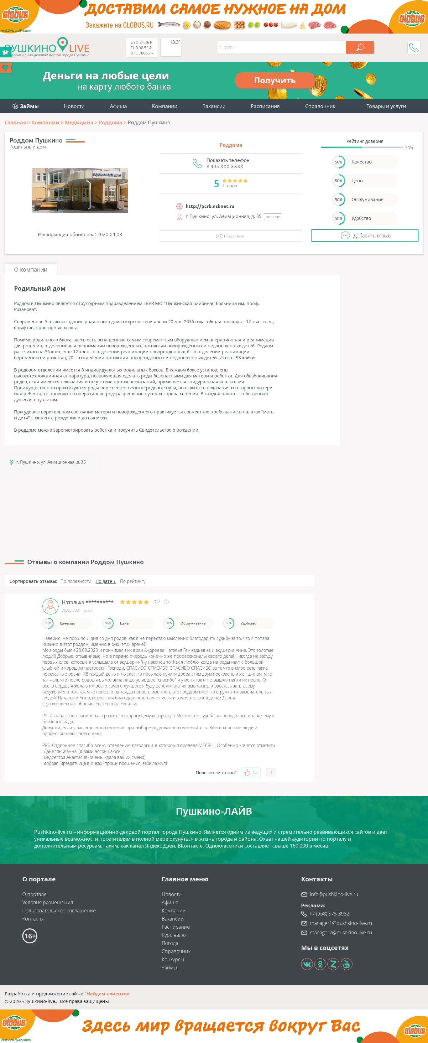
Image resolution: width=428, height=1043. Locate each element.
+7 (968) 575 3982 (329, 913)
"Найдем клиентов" (108, 993)
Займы (169, 967)
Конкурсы (173, 959)
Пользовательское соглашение (59, 910)
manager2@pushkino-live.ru (341, 932)
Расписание (176, 926)
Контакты (33, 918)
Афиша (118, 106)
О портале (34, 894)
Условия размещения (47, 902)
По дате (104, 581)
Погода (170, 943)
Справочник (320, 106)
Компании (164, 106)
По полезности (75, 581)
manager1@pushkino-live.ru (341, 923)
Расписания (265, 106)
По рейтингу (132, 581)
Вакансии (214, 106)
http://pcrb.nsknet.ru (210, 206)
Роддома (231, 145)
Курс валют (175, 934)
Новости (74, 106)
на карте (273, 217)
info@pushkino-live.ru (334, 894)
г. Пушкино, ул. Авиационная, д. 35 (51, 461)
